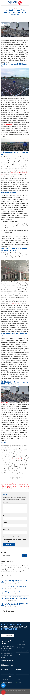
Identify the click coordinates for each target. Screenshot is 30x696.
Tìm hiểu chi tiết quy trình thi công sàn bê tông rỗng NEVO (22, 486)
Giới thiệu (19, 673)
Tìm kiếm (3, 552)
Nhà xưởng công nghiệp (7, 676)
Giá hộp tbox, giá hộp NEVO (12, 592)
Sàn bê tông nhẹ (15, 304)
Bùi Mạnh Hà (21, 19)
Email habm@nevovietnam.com (7, 665)
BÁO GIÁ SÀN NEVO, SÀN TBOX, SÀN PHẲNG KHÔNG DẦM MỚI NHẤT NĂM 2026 (17, 597)
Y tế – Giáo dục (5, 679)
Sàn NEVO (20, 690)
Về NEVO (15, 690)
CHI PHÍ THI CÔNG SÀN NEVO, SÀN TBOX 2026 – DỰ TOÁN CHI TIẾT (16, 604)
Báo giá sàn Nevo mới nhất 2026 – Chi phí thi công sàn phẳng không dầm (16, 581)
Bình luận (6, 502)
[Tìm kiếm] (24, 555)
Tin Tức (15, 8)
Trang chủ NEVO (7, 690)
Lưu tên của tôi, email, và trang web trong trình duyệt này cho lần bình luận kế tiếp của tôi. (14, 539)
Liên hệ (19, 676)
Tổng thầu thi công (21, 644)
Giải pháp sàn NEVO (21, 654)
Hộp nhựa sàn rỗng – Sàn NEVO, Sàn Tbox (16, 587)
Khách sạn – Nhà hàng (7, 682)
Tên (4, 515)
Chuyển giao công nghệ (22, 650)
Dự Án (25, 690)
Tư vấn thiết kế (20, 647)
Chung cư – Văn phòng (7, 673)
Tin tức (19, 679)
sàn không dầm (8, 124)
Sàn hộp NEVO (5, 402)
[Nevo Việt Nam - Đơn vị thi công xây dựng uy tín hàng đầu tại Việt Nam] (15, 2)
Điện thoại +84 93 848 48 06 (7, 661)
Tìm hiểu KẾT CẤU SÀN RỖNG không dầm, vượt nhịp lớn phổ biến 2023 (7, 486)
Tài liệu (19, 682)
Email (5, 522)
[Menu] (2, 3)
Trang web (6, 529)
